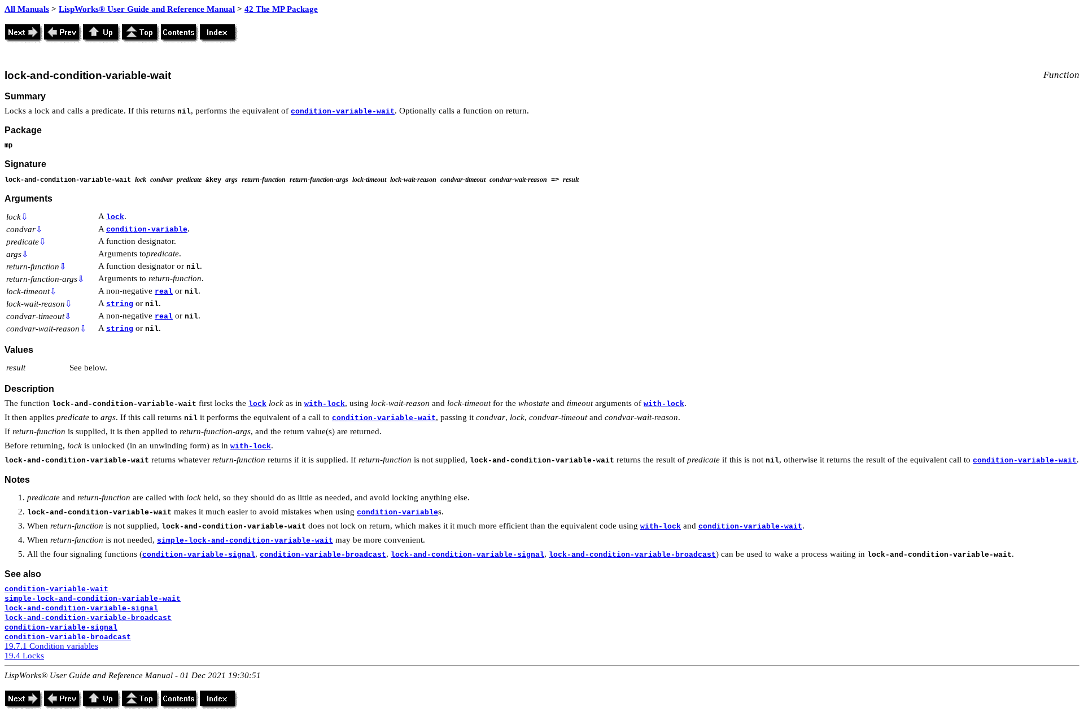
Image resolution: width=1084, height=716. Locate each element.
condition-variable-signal (198, 555)
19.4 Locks (24, 655)
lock (115, 217)
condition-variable (146, 229)
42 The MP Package (281, 9)
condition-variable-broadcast (323, 555)
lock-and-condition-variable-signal (467, 555)
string (119, 304)
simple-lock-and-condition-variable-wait (245, 540)
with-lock (324, 404)
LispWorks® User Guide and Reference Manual (147, 9)
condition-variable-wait (343, 111)
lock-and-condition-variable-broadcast (632, 555)
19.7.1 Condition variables (51, 645)
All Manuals (27, 9)
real (164, 291)
